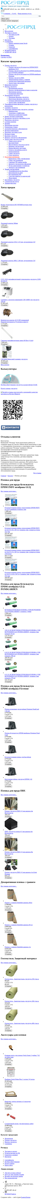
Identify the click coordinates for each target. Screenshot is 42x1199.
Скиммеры (8, 1144)
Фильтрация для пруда (12, 95)
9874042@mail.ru (10, 50)
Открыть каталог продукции (10, 20)
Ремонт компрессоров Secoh (18, 43)
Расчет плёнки (9, 1163)
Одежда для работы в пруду (18, 150)
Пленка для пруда (11, 65)
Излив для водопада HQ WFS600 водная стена (16, 204)
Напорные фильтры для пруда (19, 97)
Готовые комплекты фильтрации (19, 100)
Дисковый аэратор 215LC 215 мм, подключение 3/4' (18, 242)
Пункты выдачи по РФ (12, 1153)
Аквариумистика (10, 183)
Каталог (10, 476)
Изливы (7, 123)
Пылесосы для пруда (11, 120)
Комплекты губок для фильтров (19, 158)
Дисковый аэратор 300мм (9, 223)
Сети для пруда (14, 155)
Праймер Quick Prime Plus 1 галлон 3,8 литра (20, 1079)
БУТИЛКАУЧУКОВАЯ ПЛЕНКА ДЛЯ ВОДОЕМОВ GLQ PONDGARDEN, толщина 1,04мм (23, 610)
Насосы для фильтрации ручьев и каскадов (23, 90)
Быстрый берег (14, 143)
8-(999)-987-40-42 (10, 52)
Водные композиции (12, 130)
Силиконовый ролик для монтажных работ (19, 1123)
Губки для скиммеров (16, 160)
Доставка (12, 38)
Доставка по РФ (14, 34)
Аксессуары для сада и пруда (14, 139)
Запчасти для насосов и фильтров (20, 164)
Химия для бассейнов (12, 169)
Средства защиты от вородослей (19, 176)
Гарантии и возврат (11, 1155)
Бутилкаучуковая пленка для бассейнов (18, 757)
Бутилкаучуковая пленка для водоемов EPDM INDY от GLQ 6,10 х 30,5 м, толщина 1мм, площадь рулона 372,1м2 (22, 529)
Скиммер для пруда (11, 108)
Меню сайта (5, 18)
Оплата (11, 36)
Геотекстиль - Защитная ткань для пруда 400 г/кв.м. (22, 1023)
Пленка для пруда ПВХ (16, 78)
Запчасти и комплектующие (18, 115)
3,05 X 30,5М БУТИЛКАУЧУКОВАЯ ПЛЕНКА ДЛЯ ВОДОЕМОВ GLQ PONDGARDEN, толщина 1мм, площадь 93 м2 (22, 632)
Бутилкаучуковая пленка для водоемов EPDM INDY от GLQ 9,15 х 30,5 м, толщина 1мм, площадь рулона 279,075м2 (22, 552)
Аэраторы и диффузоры (17, 113)
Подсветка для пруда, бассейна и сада (17, 118)
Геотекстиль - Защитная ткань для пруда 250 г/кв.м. (22, 979)
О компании (9, 41)
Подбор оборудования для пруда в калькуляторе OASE (19, 385)
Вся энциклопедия (11, 1178)
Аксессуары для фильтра (17, 102)
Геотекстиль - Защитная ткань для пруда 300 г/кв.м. (22, 1001)
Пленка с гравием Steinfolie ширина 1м (18, 947)
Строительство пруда (12, 181)
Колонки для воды (11, 136)
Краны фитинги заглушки (17, 148)
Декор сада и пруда (15, 141)
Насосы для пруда (11, 86)
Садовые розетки (10, 122)
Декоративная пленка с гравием (19, 79)
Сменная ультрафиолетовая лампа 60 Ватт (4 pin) (17, 340)
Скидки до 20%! (6, 56)
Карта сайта (9, 1165)
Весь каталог (9, 31)
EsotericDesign (25, 1197)
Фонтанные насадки (11, 125)
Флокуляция (13, 178)
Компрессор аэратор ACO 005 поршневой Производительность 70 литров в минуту (15, 321)
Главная (3, 476)
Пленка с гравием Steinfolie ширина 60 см (19, 925)
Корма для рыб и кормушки (14, 116)
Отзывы (11, 45)
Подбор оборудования (12, 1162)
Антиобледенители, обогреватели (16, 129)
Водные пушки (10, 134)
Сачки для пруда (14, 153)
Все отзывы (37, 473)
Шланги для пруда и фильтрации (16, 137)
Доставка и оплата (11, 33)
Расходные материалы (12, 157)
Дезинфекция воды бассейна (18, 171)
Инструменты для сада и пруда (19, 144)
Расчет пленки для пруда (9, 388)
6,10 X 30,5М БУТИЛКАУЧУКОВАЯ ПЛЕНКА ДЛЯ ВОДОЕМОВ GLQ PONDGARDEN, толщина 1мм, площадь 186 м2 (22, 654)
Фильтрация (9, 1138)
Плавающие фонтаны (16, 93)
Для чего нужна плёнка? (13, 1173)
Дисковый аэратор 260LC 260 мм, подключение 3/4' (18, 260)
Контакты (8, 40)
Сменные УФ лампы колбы (18, 162)
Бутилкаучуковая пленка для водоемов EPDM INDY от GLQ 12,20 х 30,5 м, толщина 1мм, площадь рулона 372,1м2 (23, 574)
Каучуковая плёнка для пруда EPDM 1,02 (18, 779)
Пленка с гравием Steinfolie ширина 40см (18, 902)
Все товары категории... (9, 491)
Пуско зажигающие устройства (19, 166)
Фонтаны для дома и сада (13, 132)
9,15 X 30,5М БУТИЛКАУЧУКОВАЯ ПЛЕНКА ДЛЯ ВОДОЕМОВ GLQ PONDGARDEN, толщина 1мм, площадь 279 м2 (22, 676)
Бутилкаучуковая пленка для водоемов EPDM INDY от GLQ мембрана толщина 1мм (22, 508)
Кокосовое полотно (11, 85)
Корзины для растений (16, 146)
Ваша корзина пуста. (25, 13)
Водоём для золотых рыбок (14, 1176)
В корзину (4, 208)
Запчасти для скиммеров (17, 167)
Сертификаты (13, 48)
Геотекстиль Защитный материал (20, 81)
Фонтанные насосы (15, 92)
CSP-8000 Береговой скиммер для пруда (14, 359)
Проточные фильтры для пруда (19, 99)
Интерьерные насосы (16, 88)
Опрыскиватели (14, 151)
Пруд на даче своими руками (14, 1174)
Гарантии (12, 47)
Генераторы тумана (11, 127)
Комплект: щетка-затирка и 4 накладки (18, 1101)
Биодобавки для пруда (12, 180)
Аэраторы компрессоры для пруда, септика (19, 109)
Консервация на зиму (16, 173)
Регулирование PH (15, 174)
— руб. (10, 13)
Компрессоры (13, 111)
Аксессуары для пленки (17, 83)
